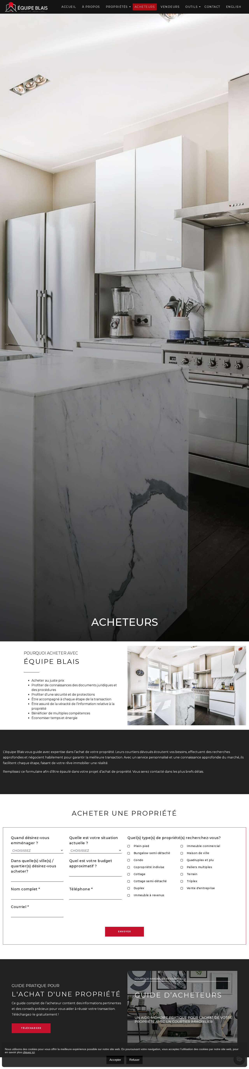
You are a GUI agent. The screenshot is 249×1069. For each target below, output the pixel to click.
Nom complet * (25, 889)
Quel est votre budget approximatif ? (90, 863)
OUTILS (191, 7)
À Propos (91, 7)
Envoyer (124, 931)
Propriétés (117, 7)
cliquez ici (29, 1052)
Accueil (68, 7)
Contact (212, 7)
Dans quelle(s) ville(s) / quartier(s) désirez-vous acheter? (33, 866)
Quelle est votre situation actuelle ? (93, 840)
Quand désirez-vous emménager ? (30, 840)
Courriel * (20, 907)
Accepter (115, 1059)
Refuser (134, 1059)
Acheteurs (145, 7)
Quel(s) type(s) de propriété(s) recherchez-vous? (174, 838)
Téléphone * (81, 889)
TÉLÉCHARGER (31, 1028)
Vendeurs (170, 7)
